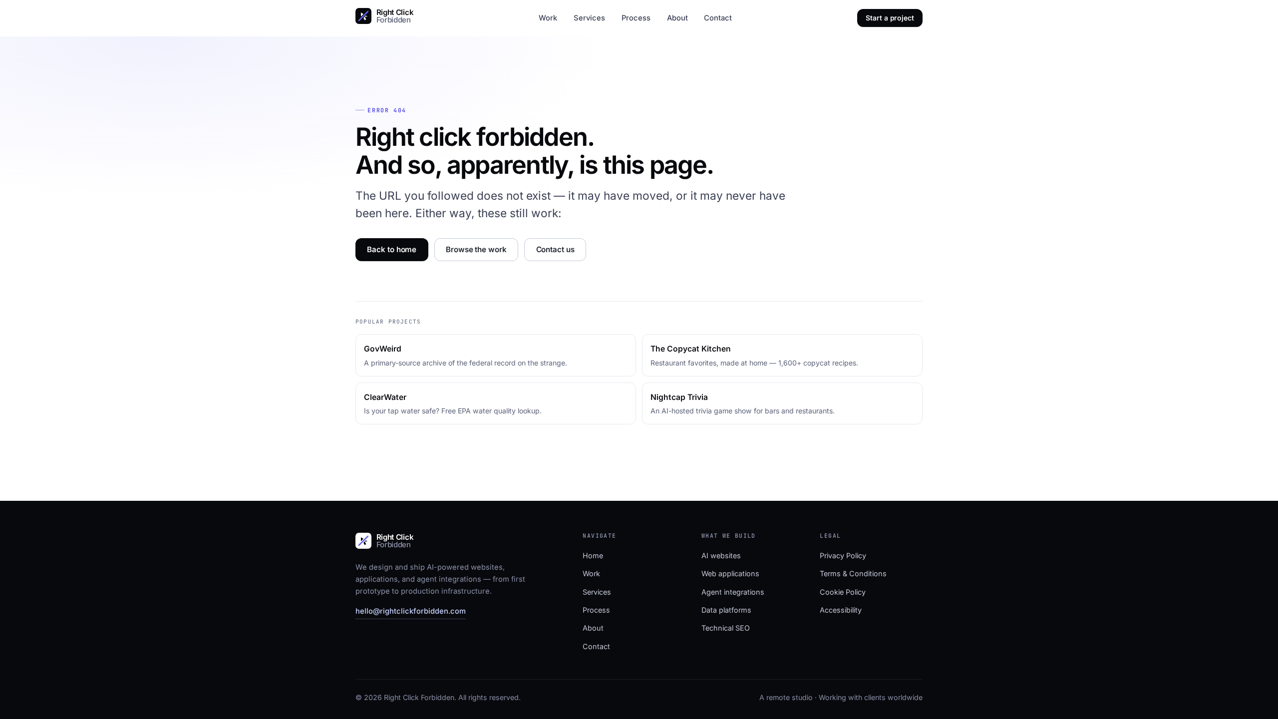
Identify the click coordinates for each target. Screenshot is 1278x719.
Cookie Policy (843, 592)
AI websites (721, 555)
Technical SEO (725, 628)
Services (589, 17)
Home (593, 555)
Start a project (890, 17)
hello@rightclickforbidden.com (410, 611)
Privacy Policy (843, 555)
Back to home (391, 249)
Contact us (555, 249)
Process (636, 17)
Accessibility (841, 610)
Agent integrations (732, 592)
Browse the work (476, 249)
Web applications (730, 573)
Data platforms (726, 610)
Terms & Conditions (853, 573)
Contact (718, 17)
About (677, 17)
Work (548, 17)
